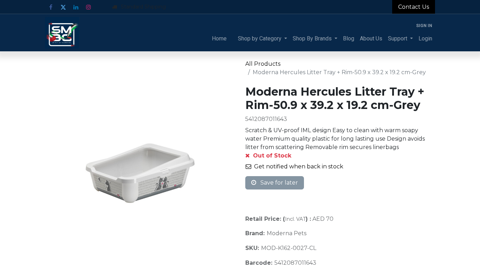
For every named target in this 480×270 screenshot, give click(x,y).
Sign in (424, 25)
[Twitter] (63, 7)
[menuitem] (219, 39)
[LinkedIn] (76, 7)
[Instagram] (88, 7)
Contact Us (413, 7)
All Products (262, 63)
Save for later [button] (278, 182)
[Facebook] (50, 7)
